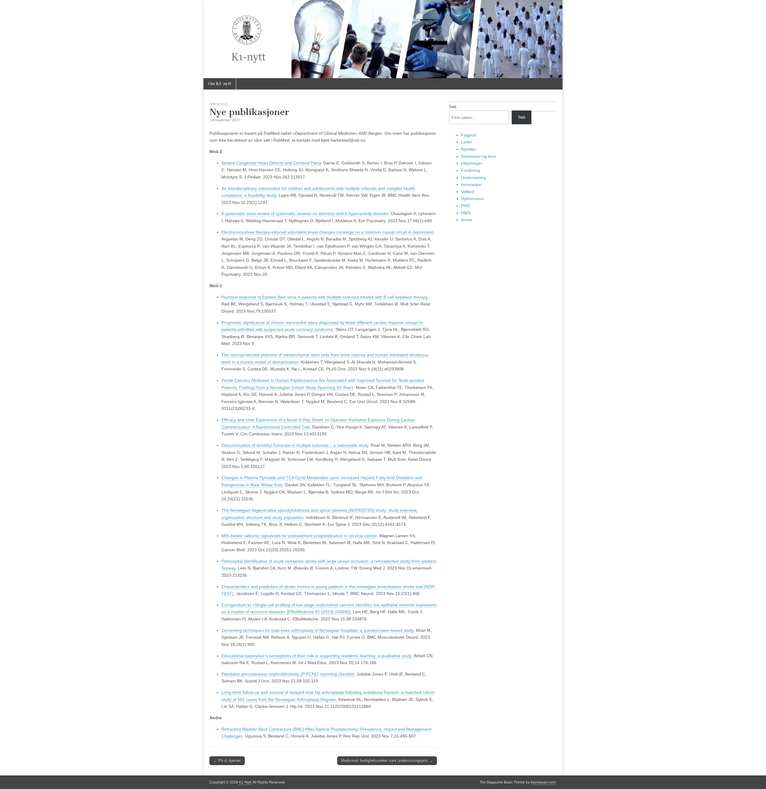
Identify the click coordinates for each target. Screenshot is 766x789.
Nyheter (468, 149)
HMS (465, 212)
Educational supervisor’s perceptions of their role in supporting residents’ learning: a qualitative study (316, 655)
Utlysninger (471, 163)
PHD (465, 205)
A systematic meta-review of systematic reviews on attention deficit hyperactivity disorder (304, 213)
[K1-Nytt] (383, 39)
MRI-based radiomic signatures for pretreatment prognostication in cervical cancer (299, 535)
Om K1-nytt (219, 83)
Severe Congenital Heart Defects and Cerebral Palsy (271, 162)
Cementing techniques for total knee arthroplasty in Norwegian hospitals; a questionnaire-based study (317, 630)
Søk (453, 106)
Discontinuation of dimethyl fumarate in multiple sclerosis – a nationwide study (294, 445)
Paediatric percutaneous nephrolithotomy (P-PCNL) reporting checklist (287, 674)
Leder (466, 142)
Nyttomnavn (472, 198)
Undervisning (473, 177)
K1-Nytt (245, 782)
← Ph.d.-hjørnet (227, 760)
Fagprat (468, 135)
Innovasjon (471, 184)
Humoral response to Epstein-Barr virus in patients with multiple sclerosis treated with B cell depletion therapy (324, 297)
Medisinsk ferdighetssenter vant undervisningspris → (387, 760)
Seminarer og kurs (478, 156)
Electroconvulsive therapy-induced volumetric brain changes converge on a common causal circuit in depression (327, 232)
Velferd (467, 191)
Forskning (218, 104)
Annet (466, 219)
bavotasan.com (543, 782)
